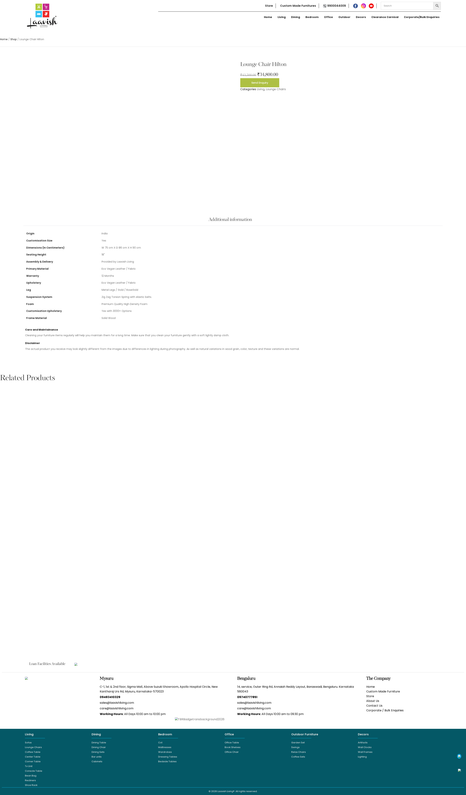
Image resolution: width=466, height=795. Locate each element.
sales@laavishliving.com (117, 703)
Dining (295, 17)
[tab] (230, 222)
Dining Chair (99, 747)
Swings (295, 747)
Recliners (30, 780)
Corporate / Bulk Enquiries (385, 710)
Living (282, 17)
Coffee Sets (298, 756)
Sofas (28, 742)
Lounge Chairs (276, 89)
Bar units (97, 756)
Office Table (232, 742)
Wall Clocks (365, 747)
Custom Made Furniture (383, 691)
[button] (3, 509)
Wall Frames (365, 752)
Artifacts (363, 742)
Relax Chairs (298, 752)
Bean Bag (30, 775)
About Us (372, 701)
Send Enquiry (259, 83)
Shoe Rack (31, 785)
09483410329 (110, 697)
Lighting (362, 756)
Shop (13, 39)
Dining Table (99, 742)
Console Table (33, 771)
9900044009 (336, 6)
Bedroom (312, 17)
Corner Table (33, 761)
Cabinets (97, 761)
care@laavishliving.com (116, 708)
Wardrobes (165, 752)
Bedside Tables (167, 761)
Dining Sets (98, 752)
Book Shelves (232, 747)
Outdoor (344, 17)
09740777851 (247, 697)
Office (328, 17)
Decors (361, 17)
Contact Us (374, 706)
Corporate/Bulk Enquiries (421, 17)
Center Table (32, 756)
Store (269, 6)
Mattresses (164, 747)
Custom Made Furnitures (298, 6)
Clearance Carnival (384, 17)
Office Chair (232, 752)
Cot (160, 742)
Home (268, 17)
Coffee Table (32, 752)
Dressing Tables (167, 756)
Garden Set (298, 742)
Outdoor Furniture (304, 734)
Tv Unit (28, 766)
